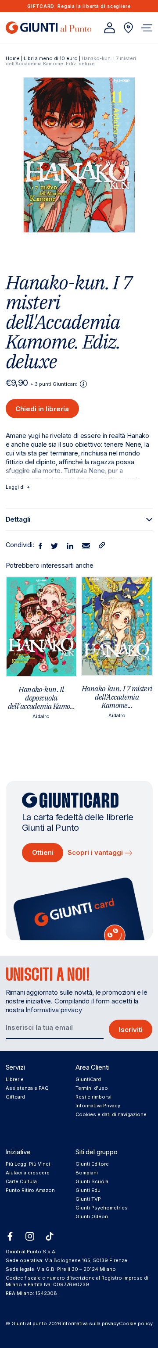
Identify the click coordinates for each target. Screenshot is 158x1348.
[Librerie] (128, 27)
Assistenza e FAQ (27, 1088)
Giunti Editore (92, 1164)
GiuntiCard (88, 1079)
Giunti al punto (29, 1323)
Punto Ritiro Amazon (30, 1190)
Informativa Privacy (97, 1106)
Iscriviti (131, 1029)
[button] (146, 27)
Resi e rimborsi (93, 1097)
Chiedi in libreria (42, 409)
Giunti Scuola (91, 1181)
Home (13, 58)
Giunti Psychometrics (101, 1208)
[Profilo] (109, 27)
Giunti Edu (88, 1190)
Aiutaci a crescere (28, 1173)
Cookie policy (136, 1323)
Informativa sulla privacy (90, 1323)
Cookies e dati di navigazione (111, 1114)
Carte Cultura (21, 1181)
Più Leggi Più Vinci (28, 1164)
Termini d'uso (91, 1088)
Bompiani (86, 1173)
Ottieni (43, 852)
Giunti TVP (88, 1199)
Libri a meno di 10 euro (51, 58)
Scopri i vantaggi (96, 852)
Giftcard (15, 1097)
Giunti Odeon (91, 1216)
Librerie (15, 1079)
